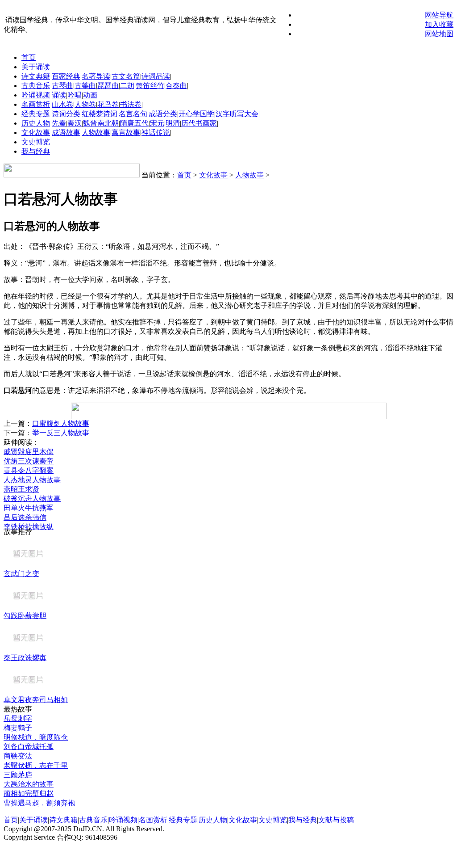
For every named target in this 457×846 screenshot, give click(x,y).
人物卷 (85, 104)
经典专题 (35, 114)
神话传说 (155, 132)
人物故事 (96, 132)
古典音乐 (35, 85)
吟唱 (74, 95)
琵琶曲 (108, 85)
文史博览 (35, 142)
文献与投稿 (336, 820)
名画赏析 (35, 104)
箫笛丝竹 (150, 85)
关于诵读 (35, 67)
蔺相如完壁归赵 (29, 793)
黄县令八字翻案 (29, 470)
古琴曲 (62, 85)
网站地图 (439, 34)
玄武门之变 (21, 573)
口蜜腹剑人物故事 (60, 423)
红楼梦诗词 (99, 114)
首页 (28, 57)
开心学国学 (196, 114)
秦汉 (74, 123)
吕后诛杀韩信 (25, 517)
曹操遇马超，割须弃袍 (39, 803)
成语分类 (163, 114)
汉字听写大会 (237, 114)
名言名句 (133, 114)
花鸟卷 (108, 104)
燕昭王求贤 (21, 489)
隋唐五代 (134, 123)
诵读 (59, 95)
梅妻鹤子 (18, 728)
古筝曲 (85, 85)
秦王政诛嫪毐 (25, 657)
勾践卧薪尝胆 (25, 615)
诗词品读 (155, 76)
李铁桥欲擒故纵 (29, 526)
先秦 (59, 123)
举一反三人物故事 (60, 433)
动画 (90, 95)
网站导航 (439, 15)
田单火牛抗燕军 (29, 508)
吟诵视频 (35, 95)
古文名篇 (126, 76)
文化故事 (35, 132)
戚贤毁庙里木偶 (29, 451)
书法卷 (130, 104)
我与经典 (35, 151)
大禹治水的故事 (29, 784)
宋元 (157, 123)
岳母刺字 (18, 718)
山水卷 (62, 104)
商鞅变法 (18, 756)
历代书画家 (199, 123)
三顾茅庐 (18, 775)
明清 (173, 123)
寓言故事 (126, 132)
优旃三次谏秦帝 (29, 461)
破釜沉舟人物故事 (32, 498)
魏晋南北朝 (101, 123)
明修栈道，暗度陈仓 (36, 737)
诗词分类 (66, 114)
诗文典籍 (35, 76)
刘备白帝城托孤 (29, 746)
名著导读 (96, 76)
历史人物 (35, 123)
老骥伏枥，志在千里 (36, 765)
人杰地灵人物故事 (32, 480)
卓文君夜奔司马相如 (36, 699)
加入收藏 (439, 24)
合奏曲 (176, 85)
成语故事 (66, 132)
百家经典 (66, 76)
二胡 (127, 85)
